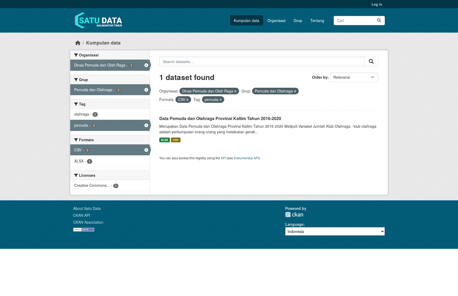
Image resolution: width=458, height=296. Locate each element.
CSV (176, 140)
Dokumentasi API (246, 158)
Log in (377, 4)
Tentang (317, 20)
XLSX (164, 140)
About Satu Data (87, 208)
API (223, 158)
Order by (320, 77)
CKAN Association (88, 222)
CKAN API (81, 215)
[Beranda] (78, 42)
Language (294, 224)
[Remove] (235, 91)
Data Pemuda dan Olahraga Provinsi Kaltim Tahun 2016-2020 (220, 118)
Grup (298, 20)
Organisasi (276, 20)
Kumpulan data (246, 20)
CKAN (294, 214)
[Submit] (379, 20)
